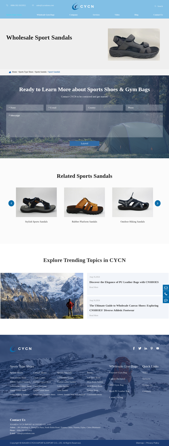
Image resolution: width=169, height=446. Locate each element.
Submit (84, 143)
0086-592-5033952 (24, 430)
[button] (11, 203)
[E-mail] (166, 288)
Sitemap (140, 443)
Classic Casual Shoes (18, 390)
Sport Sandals (54, 72)
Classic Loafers (39, 378)
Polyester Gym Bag (118, 372)
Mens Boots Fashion (95, 382)
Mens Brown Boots (94, 386)
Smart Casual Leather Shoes (44, 394)
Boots (90, 372)
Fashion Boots (92, 390)
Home (14, 72)
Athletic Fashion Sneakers (20, 382)
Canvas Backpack (117, 379)
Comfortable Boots (94, 394)
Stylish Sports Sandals (36, 221)
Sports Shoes (16, 372)
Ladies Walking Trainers (19, 394)
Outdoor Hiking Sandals (133, 221)
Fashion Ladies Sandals (66, 382)
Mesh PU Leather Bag (119, 391)
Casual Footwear (40, 386)
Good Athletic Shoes (18, 378)
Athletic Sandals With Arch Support (71, 394)
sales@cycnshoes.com (26, 433)
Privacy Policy (152, 443)
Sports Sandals (41, 72)
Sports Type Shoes (14, 15)
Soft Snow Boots (93, 378)
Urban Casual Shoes (41, 390)
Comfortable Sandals (65, 378)
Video (117, 15)
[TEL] (166, 294)
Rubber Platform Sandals (84, 221)
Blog (136, 15)
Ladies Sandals (63, 386)
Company (73, 15)
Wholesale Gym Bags (45, 15)
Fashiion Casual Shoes (42, 382)
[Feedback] (166, 300)
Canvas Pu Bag (116, 397)
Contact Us (158, 15)
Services (96, 15)
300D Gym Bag (116, 385)
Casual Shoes (40, 372)
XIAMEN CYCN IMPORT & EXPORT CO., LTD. (42, 443)
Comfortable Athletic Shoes (20, 386)
